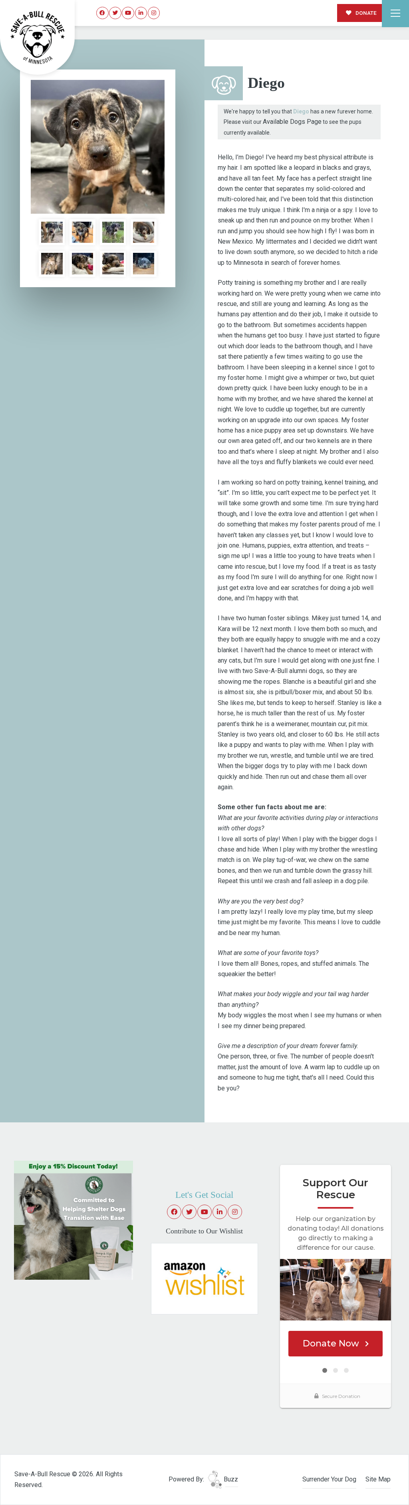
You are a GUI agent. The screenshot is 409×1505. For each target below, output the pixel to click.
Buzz (230, 1479)
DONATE (365, 13)
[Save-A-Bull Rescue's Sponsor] (73, 1219)
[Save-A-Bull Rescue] (37, 37)
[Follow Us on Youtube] (128, 13)
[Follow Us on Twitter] (115, 13)
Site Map (378, 1479)
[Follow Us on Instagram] (154, 13)
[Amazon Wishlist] (204, 1278)
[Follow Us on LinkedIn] (141, 13)
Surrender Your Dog (329, 1479)
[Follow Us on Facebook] (102, 13)
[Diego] (98, 147)
